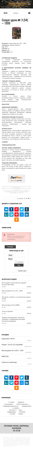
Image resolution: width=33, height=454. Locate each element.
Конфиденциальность (10, 406)
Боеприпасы (27, 346)
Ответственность (22, 404)
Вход (2, 1)
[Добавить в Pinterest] (16, 209)
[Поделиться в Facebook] (11, 209)
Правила (21, 402)
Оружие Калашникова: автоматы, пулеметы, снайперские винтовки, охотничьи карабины (13, 319)
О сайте (11, 402)
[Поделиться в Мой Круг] (16, 214)
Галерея (29, 358)
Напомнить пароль (22, 271)
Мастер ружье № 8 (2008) (10, 305)
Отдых (20, 414)
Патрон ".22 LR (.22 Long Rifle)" (12, 344)
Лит (16, 178)
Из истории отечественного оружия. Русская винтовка (14, 283)
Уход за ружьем (7, 311)
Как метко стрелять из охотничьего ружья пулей (16, 298)
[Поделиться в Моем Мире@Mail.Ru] (21, 214)
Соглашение (8, 404)
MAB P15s (5, 356)
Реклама (22, 412)
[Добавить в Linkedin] (27, 214)
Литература (29, 286)
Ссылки (12, 414)
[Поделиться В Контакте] (6, 209)
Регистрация (10, 247)
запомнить (21, 262)
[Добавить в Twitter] (21, 209)
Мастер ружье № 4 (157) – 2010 (12, 350)
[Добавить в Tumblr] (27, 209)
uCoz (20, 410)
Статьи (29, 364)
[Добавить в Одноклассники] (16, 219)
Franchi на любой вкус (9, 362)
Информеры (11, 412)
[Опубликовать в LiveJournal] (11, 214)
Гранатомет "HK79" (8, 339)
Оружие (29, 340)
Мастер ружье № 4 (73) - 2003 (12, 291)
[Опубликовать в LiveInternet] (6, 214)
